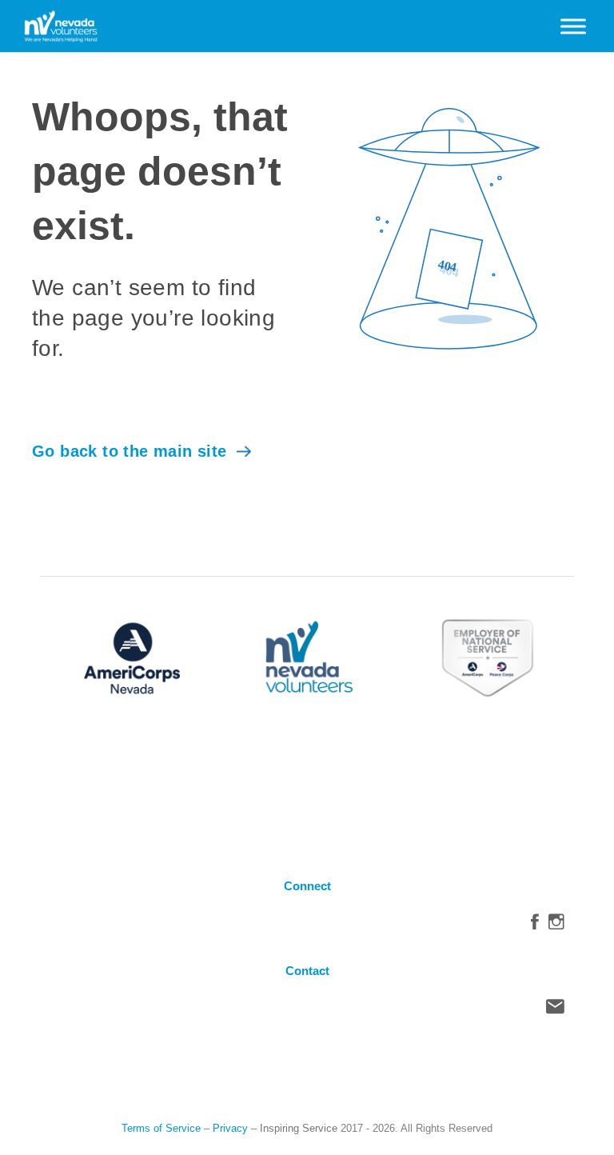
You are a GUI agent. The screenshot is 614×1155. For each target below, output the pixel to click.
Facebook (535, 925)
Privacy (230, 1128)
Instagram (556, 925)
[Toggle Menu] (573, 26)
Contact (555, 1010)
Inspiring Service (298, 1128)
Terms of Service (161, 1128)
